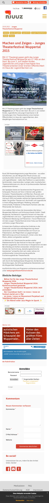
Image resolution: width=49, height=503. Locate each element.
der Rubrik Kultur (8, 362)
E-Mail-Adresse (12, 434)
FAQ (30, 486)
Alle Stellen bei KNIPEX (34, 153)
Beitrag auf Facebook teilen (8, 468)
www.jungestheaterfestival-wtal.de (20, 271)
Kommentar (11, 409)
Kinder (6, 36)
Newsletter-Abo (21, 2)
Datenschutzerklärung (12, 490)
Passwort (13, 375)
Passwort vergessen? (30, 381)
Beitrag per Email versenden (13, 468)
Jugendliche (26, 33)
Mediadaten (19, 486)
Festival (6, 33)
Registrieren (30, 383)
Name (9, 429)
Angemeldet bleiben (31, 379)
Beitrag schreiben (39, 2)
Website (9, 440)
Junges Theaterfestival (39, 33)
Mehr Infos (30, 500)
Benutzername (13, 372)
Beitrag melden (19, 468)
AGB (27, 490)
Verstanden (20, 500)
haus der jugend (15, 33)
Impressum (38, 490)
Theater (11, 36)
